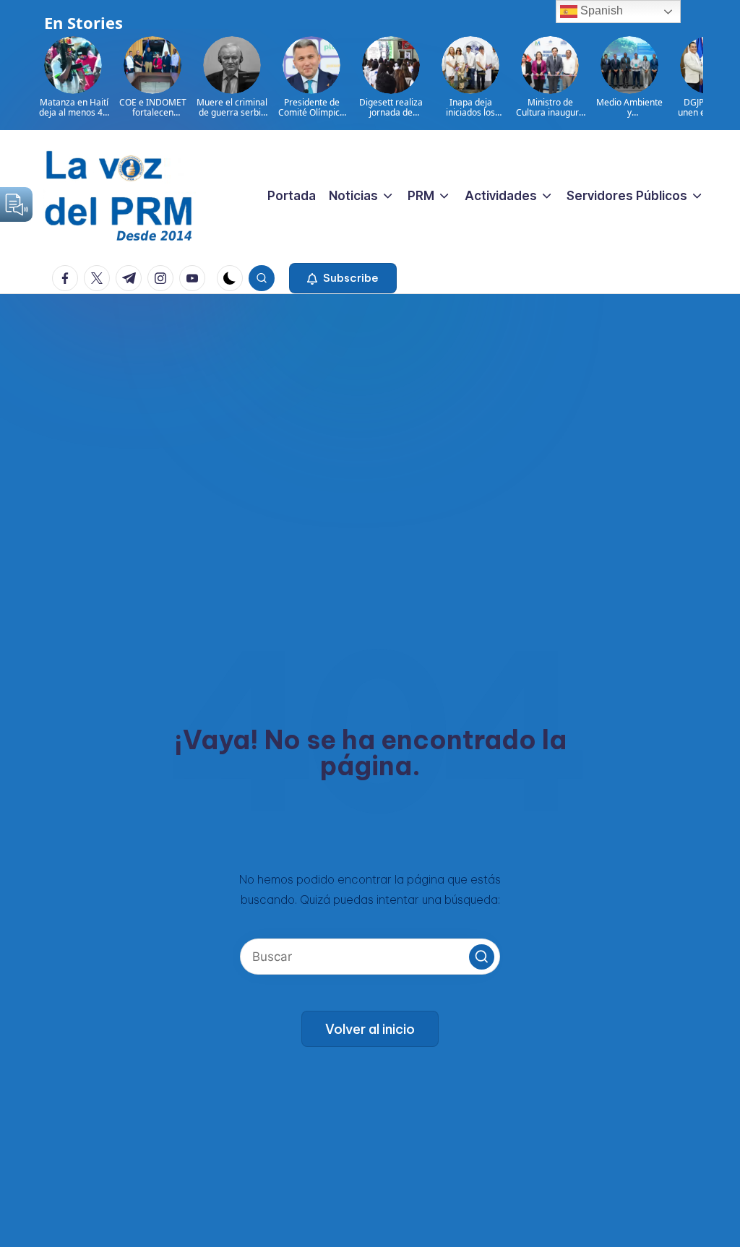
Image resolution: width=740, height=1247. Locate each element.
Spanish (600, 10)
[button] (343, 278)
